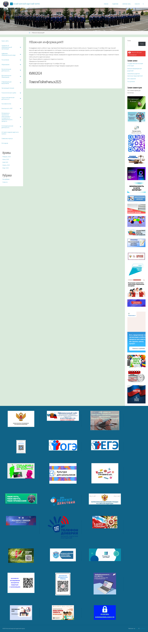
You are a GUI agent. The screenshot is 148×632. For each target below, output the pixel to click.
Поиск (129, 40)
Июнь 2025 (5, 159)
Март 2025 (5, 168)
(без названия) (131, 79)
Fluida (136, 628)
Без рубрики (5, 179)
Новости (4, 182)
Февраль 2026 (6, 156)
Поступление (131, 81)
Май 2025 (5, 162)
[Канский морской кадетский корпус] (6, 4)
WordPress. (143, 628)
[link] (143, 4)
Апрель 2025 (6, 165)
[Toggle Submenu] (20, 47)
